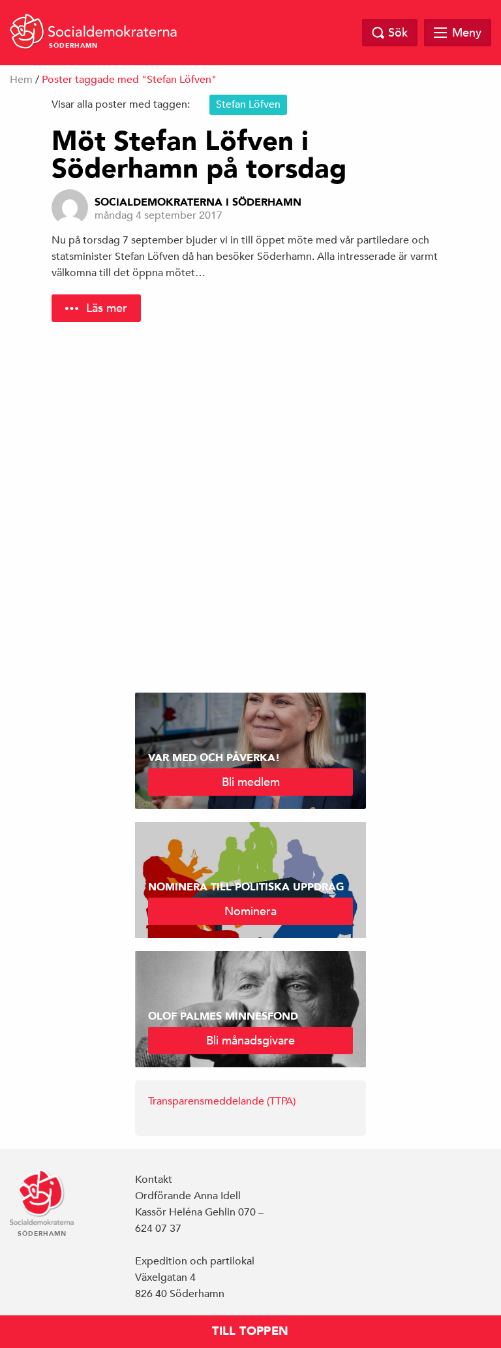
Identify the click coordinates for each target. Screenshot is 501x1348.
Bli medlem (251, 781)
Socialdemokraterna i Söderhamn (198, 202)
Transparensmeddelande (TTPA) (222, 1101)
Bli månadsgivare (250, 1040)
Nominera (250, 910)
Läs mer (106, 307)
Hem (21, 79)
